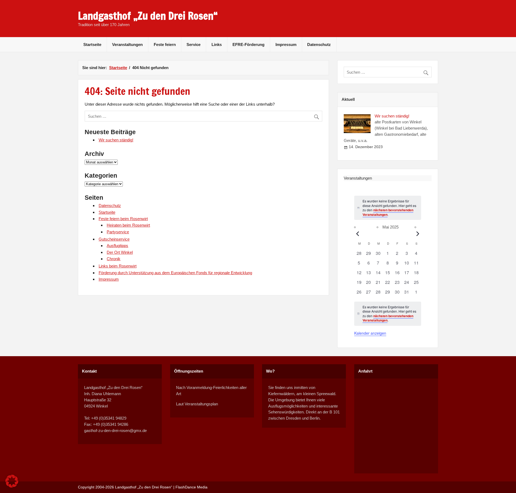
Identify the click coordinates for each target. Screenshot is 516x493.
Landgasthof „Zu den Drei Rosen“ (148, 16)
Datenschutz (319, 44)
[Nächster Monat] (418, 233)
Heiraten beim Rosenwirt (128, 225)
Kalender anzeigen (370, 333)
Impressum (285, 44)
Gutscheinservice (114, 239)
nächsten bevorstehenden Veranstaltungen (388, 212)
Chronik (113, 258)
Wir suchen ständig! (116, 140)
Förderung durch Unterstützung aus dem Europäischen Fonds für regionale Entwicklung (175, 272)
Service (193, 44)
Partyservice (118, 232)
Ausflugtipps (117, 245)
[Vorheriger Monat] (357, 233)
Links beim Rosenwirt (118, 266)
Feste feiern (165, 44)
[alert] (387, 314)
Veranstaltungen (127, 44)
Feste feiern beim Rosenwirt (123, 218)
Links (217, 44)
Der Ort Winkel (120, 252)
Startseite (92, 44)
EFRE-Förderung (248, 44)
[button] (12, 481)
